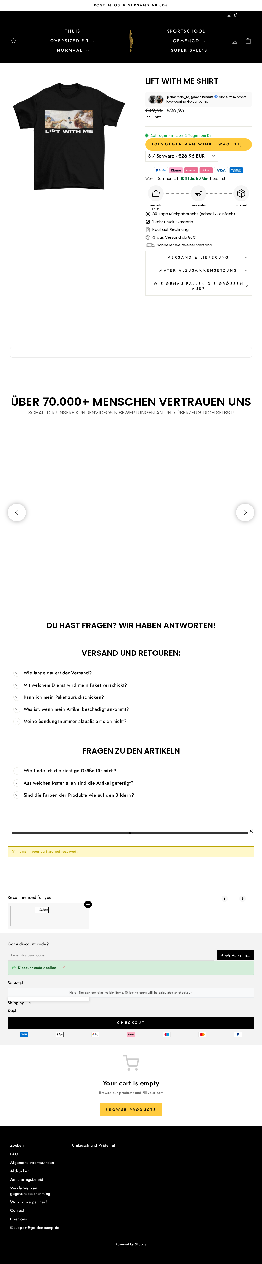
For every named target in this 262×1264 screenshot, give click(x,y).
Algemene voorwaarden (32, 1162)
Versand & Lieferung (198, 257)
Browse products (130, 1109)
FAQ (14, 1154)
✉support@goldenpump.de (34, 1227)
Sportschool (187, 31)
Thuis (72, 31)
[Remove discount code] (64, 967)
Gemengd (187, 41)
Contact (17, 1210)
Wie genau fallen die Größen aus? (199, 286)
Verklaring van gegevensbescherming (30, 1190)
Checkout (131, 1022)
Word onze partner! (28, 1202)
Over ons (18, 1219)
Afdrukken (19, 1171)
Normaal (71, 50)
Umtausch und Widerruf (93, 1145)
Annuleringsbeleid (26, 1179)
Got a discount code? (28, 944)
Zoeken (17, 1145)
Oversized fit (70, 41)
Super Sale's (189, 50)
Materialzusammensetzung (198, 270)
